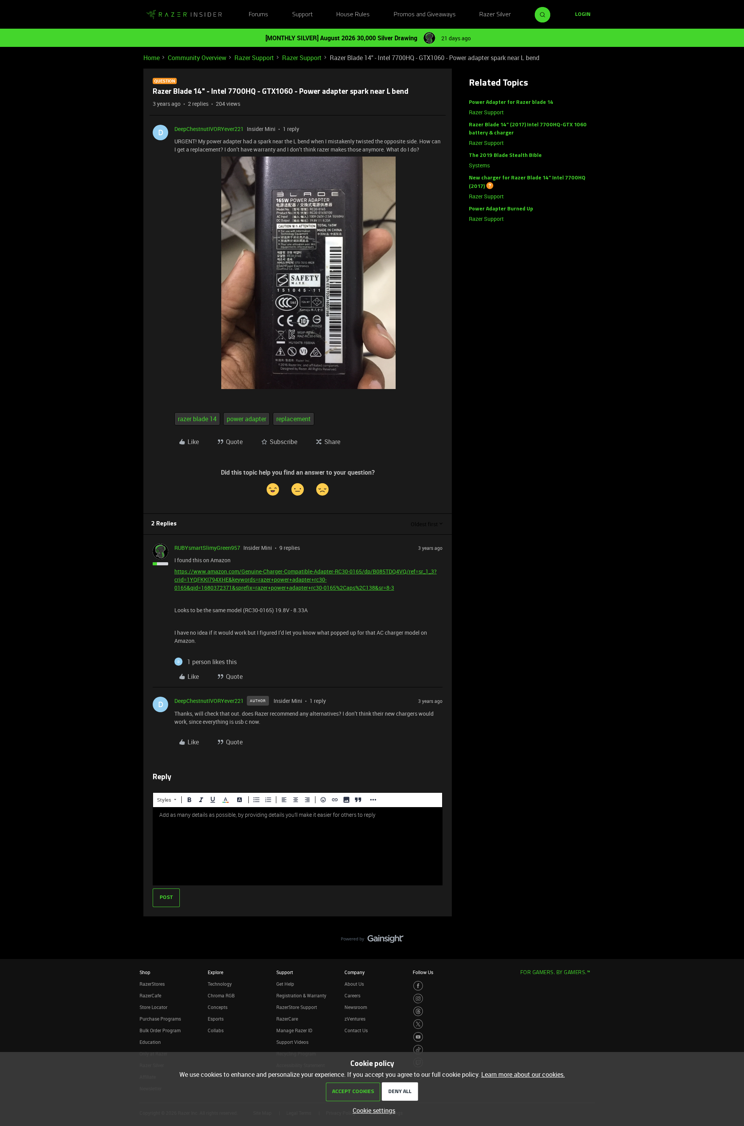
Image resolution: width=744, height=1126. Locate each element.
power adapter (246, 419)
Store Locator (153, 1007)
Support (302, 15)
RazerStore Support (296, 1007)
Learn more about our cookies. (523, 1074)
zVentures (354, 1019)
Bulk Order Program (160, 1030)
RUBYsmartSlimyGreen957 (207, 547)
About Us (354, 984)
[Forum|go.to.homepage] (184, 14)
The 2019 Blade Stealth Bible (505, 155)
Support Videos (292, 1042)
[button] (583, 14)
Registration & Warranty (301, 995)
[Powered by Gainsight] (372, 941)
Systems (479, 165)
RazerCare (287, 1019)
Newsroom (355, 1007)
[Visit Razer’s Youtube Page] (418, 1036)
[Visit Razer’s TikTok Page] (418, 1049)
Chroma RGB (221, 995)
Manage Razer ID (294, 1030)
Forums (258, 15)
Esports (216, 1019)
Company (354, 972)
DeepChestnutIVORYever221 (209, 129)
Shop (145, 972)
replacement (293, 419)
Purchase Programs (160, 1019)
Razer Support (254, 57)
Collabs (216, 1030)
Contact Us (356, 1030)
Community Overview (197, 57)
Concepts (217, 1007)
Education (150, 1042)
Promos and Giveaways (425, 15)
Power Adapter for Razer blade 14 (511, 102)
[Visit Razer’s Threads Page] (418, 1011)
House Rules (353, 15)
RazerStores (152, 984)
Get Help (285, 984)
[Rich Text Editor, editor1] (297, 846)
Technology (220, 984)
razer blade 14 (197, 419)
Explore (215, 972)
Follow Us (423, 972)
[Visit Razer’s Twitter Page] (418, 1024)
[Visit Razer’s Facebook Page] (418, 985)
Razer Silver (495, 15)
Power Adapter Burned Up (501, 209)
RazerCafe (150, 995)
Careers (352, 995)
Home (151, 57)
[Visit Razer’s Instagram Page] (418, 998)
